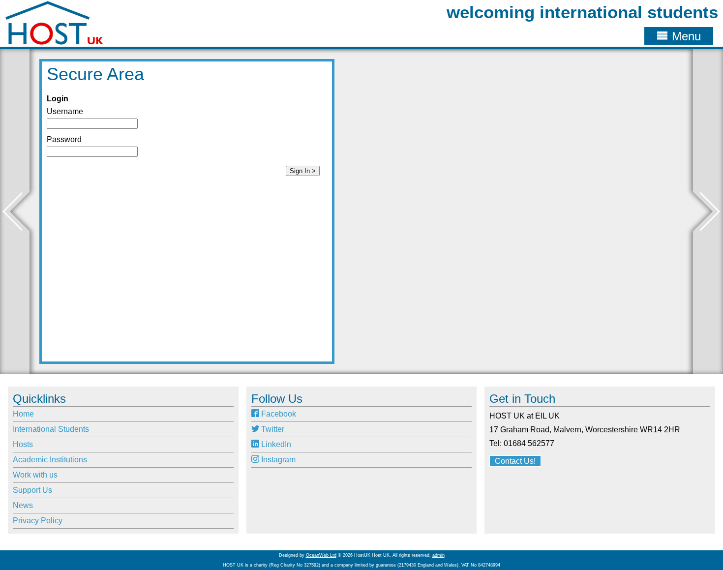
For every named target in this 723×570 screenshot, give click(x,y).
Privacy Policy (37, 520)
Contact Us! (515, 461)
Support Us (32, 490)
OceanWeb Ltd (321, 555)
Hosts (23, 444)
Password (64, 139)
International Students (51, 429)
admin (438, 555)
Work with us (35, 475)
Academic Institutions (50, 459)
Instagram (277, 459)
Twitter (271, 429)
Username (65, 111)
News (23, 505)
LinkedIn (275, 444)
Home (23, 414)
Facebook (277, 414)
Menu (684, 36)
